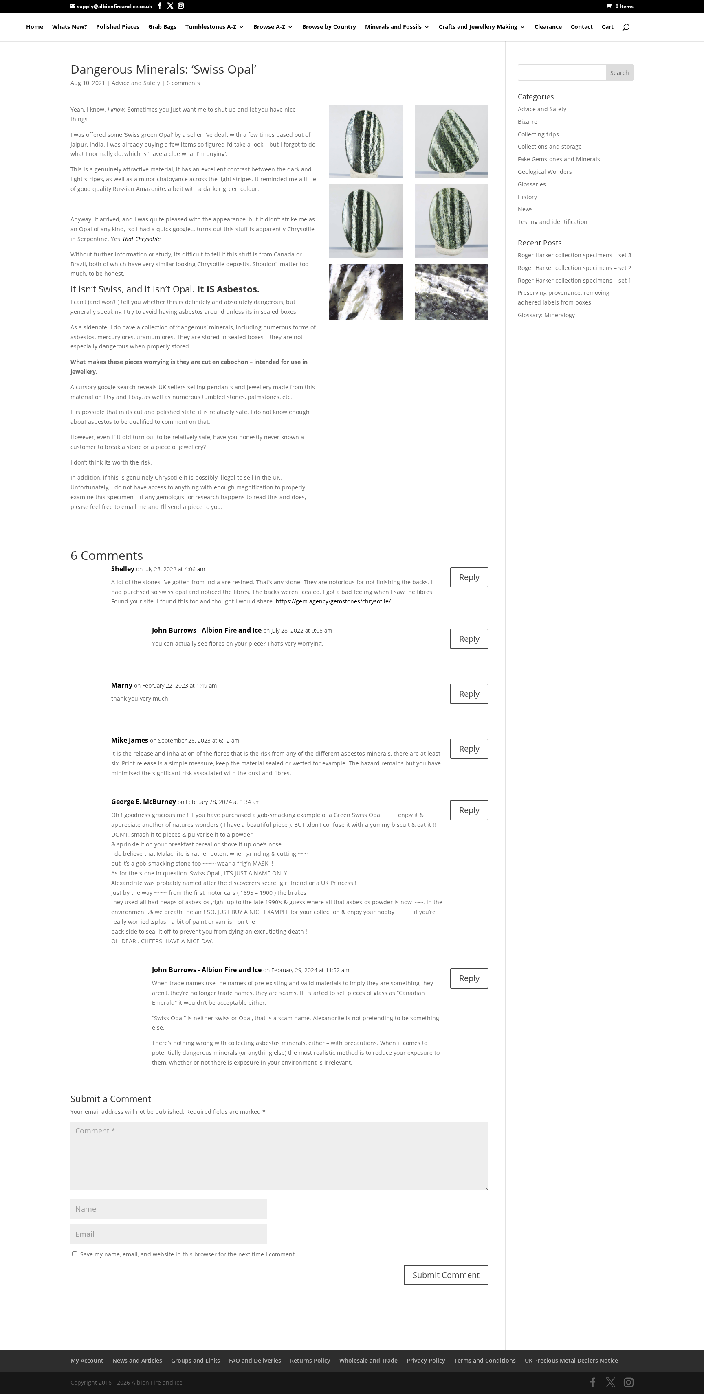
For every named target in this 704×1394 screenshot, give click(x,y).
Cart (608, 27)
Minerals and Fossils (393, 27)
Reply (469, 577)
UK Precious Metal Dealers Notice (571, 1360)
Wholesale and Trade (368, 1360)
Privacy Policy (426, 1360)
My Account (86, 1360)
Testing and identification (552, 222)
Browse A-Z (269, 27)
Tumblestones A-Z (210, 27)
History (527, 197)
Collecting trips (538, 134)
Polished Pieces (117, 27)
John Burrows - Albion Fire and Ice (207, 630)
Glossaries (532, 184)
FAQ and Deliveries (255, 1360)
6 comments (183, 83)
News (525, 209)
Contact (582, 27)
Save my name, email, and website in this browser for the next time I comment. (188, 1254)
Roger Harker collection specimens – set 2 (574, 268)
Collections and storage (550, 146)
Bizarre (527, 121)
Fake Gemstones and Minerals (559, 159)
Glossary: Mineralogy (546, 315)
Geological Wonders (545, 171)
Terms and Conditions (485, 1360)
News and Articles (137, 1360)
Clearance (548, 27)
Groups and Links (195, 1360)
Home (34, 27)
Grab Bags (162, 27)
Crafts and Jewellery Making (478, 27)
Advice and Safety (136, 83)
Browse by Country (329, 27)
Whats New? (69, 27)
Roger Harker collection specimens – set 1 (574, 280)
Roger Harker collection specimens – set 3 (574, 255)
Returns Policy (310, 1360)
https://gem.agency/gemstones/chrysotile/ (333, 601)
